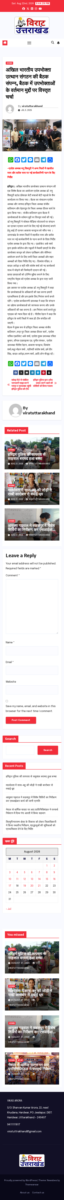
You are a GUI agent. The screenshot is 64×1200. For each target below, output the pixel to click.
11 (17, 879)
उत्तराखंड (9, 63)
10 (10, 879)
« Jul (8, 909)
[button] (52, 42)
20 (32, 885)
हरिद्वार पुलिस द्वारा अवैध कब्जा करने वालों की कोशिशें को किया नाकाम (43, 383)
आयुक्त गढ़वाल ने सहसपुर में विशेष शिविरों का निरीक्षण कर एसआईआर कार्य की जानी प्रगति (31, 529)
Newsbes (52, 1180)
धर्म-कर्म (20, 1060)
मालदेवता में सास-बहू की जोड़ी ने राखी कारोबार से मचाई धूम (30, 491)
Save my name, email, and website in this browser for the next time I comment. (31, 709)
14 (39, 879)
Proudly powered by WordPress (21, 1180)
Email (10, 662)
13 (32, 879)
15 (47, 879)
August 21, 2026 (20, 963)
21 (39, 885)
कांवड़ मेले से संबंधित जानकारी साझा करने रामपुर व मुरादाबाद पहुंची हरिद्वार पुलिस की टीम (21, 384)
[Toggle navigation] (29, 43)
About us (25, 1193)
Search (10, 739)
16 (54, 879)
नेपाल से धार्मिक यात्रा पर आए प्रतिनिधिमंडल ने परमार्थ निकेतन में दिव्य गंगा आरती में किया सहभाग (31, 1068)
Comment (13, 575)
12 (24, 879)
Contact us (38, 1193)
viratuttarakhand (32, 106)
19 (24, 885)
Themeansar (31, 1185)
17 (10, 885)
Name (10, 642)
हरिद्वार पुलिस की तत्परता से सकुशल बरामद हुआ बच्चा (26, 456)
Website (11, 681)
